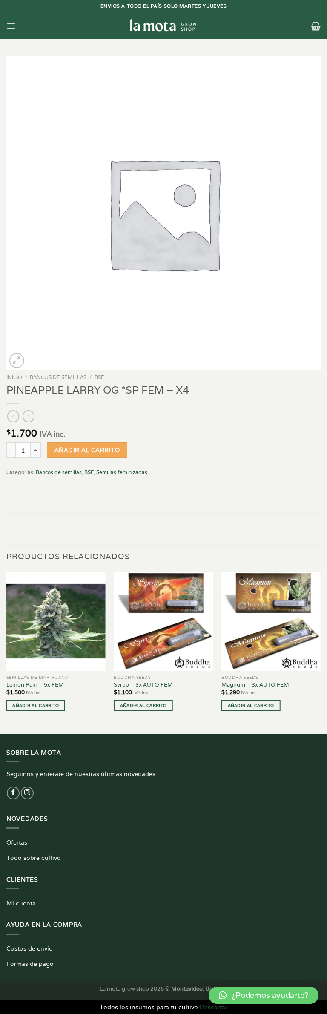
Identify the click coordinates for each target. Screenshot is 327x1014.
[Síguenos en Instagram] (27, 793)
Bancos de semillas (58, 377)
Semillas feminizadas (121, 472)
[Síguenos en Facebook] (13, 793)
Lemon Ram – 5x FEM (35, 684)
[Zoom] (16, 360)
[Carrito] (316, 26)
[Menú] (11, 25)
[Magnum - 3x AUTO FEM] (271, 621)
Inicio (14, 377)
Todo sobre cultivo (33, 857)
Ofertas (16, 842)
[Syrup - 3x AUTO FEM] (163, 621)
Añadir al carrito (87, 450)
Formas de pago (30, 963)
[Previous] (6, 652)
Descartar (213, 1007)
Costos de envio (29, 948)
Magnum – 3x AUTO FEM (255, 684)
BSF (99, 377)
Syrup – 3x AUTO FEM (143, 684)
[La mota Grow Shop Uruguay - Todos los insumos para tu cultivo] (163, 25)
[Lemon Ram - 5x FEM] (56, 621)
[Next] (320, 652)
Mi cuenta (21, 903)
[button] (263, 995)
